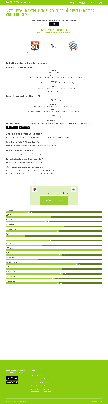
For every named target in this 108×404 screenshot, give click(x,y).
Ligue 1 (68, 137)
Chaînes (92, 3)
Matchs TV (19, 2)
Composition (55, 179)
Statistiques (86, 179)
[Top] (104, 400)
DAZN (59, 145)
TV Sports (82, 3)
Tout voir (35, 393)
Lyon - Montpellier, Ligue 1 (54, 30)
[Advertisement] (54, 314)
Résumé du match (23, 179)
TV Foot (72, 3)
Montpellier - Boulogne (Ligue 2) (24, 174)
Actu (100, 3)
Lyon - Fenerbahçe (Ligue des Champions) (22, 171)
